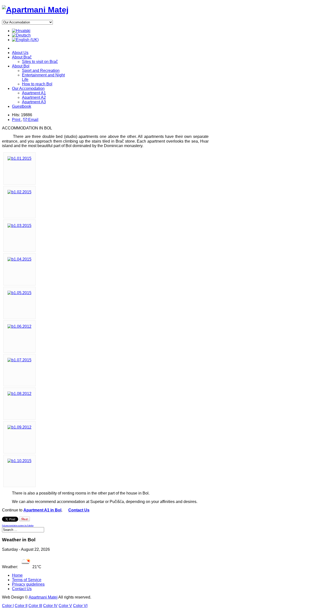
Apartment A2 (34, 97)
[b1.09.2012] (19, 427)
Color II (21, 606)
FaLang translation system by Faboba (17, 525)
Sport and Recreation (41, 70)
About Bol (20, 66)
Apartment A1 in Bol (42, 510)
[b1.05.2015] (19, 293)
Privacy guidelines (28, 584)
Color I (8, 606)
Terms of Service (26, 580)
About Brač (22, 57)
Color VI (80, 606)
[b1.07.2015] (19, 360)
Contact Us (78, 510)
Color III (35, 606)
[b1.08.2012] (19, 393)
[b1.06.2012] (19, 326)
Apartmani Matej (43, 597)
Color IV (50, 606)
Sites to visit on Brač (40, 61)
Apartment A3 (34, 102)
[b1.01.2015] (19, 158)
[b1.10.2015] (19, 461)
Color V (65, 606)
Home (17, 575)
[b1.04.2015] (19, 259)
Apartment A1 (34, 93)
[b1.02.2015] (19, 192)
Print (16, 119)
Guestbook (21, 106)
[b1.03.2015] (19, 225)
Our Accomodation (28, 88)
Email (32, 119)
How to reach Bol (37, 84)
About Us (20, 53)
